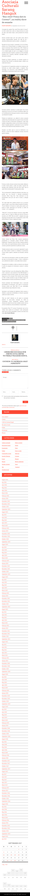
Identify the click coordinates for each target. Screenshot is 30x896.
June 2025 (4, 517)
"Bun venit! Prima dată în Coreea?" (16, 320)
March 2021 (5, 655)
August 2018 (5, 739)
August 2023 (5, 577)
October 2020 (5, 669)
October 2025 (5, 506)
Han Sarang (6, 25)
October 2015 (5, 831)
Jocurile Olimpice (6, 456)
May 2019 (4, 714)
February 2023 (5, 593)
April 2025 (4, 522)
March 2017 (5, 785)
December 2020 (6, 663)
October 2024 (5, 539)
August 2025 (5, 512)
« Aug (3, 864)
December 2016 (6, 793)
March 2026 (5, 493)
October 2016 (5, 798)
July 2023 (4, 579)
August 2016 (5, 804)
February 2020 (5, 690)
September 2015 (6, 833)
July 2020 (4, 677)
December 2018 (6, 728)
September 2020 (6, 671)
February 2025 (5, 528)
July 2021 (4, 644)
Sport (16, 464)
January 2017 (5, 790)
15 (18, 855)
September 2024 (6, 541)
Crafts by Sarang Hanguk (8, 422)
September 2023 (6, 574)
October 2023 (5, 571)
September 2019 (6, 704)
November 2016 (6, 796)
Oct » (6, 864)
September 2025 (6, 509)
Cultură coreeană (6, 442)
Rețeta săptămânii (19, 461)
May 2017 (4, 779)
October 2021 (5, 636)
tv (14, 321)
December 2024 (6, 533)
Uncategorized (5, 469)
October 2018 (5, 733)
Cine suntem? (5, 416)
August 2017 (5, 771)
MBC (4, 321)
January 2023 (5, 595)
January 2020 (5, 693)
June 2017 (4, 777)
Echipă (3, 427)
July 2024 (4, 547)
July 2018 (4, 742)
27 (11, 860)
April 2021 (4, 652)
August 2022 (5, 609)
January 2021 (5, 660)
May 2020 (4, 682)
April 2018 (4, 750)
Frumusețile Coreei (6, 453)
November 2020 (6, 666)
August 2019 (5, 706)
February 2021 (5, 658)
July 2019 (4, 709)
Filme (16, 448)
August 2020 (5, 674)
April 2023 (4, 587)
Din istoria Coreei (6, 425)
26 (7, 860)
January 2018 (5, 758)
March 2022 (5, 623)
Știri (11, 318)
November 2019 (6, 698)
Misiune (4, 433)
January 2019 (5, 725)
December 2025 (6, 501)
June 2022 (4, 614)
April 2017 (4, 782)
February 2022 (5, 625)
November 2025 (6, 504)
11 (3, 855)
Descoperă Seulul (6, 445)
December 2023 (6, 566)
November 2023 (6, 569)
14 (15, 855)
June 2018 (4, 744)
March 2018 (5, 752)
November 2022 (6, 601)
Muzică (3, 461)
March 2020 (5, 687)
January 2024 (5, 563)
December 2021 (6, 631)
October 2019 (5, 701)
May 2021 (4, 650)
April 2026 (4, 490)
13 (11, 855)
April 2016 (4, 814)
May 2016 (4, 812)
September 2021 (6, 639)
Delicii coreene (18, 442)
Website (4, 344)
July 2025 (4, 514)
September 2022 (6, 606)
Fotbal (3, 451)
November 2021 (6, 633)
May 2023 (4, 585)
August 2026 (5, 479)
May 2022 (4, 617)
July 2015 (4, 839)
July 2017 (4, 774)
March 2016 (5, 817)
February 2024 (5, 560)
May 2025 (4, 520)
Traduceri (17, 467)
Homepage (4, 430)
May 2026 (4, 487)
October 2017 (5, 766)
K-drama (17, 456)
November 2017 (6, 763)
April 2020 (4, 685)
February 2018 (5, 755)
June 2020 (4, 679)
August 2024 (5, 544)
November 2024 (6, 536)
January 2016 (5, 823)
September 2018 (6, 736)
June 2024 (4, 550)
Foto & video (18, 451)
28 (15, 860)
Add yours (5, 372)
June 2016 (4, 809)
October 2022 (5, 604)
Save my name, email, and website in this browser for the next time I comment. (16, 397)
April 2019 (4, 717)
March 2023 (5, 590)
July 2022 (4, 612)
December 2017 (6, 760)
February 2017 (5, 787)
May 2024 (4, 552)
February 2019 (5, 723)
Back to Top (14, 891)
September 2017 (6, 768)
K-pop (3, 459)
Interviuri (17, 453)
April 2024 (4, 555)
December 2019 (6, 695)
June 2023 (4, 582)
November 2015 (6, 828)
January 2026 (5, 498)
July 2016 (4, 806)
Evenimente (5, 448)
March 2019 (5, 720)
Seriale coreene (6, 464)
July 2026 (4, 482)
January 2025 (5, 531)
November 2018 (6, 731)
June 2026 (4, 485)
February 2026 (5, 496)
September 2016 (6, 801)
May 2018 (4, 747)
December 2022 (6, 598)
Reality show (9, 321)
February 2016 (5, 820)
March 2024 (5, 558)
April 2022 (4, 620)
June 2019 (4, 712)
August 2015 (5, 836)
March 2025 (5, 525)
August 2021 (5, 641)
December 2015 (6, 825)
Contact (3, 419)
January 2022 (5, 628)
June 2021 (4, 647)
